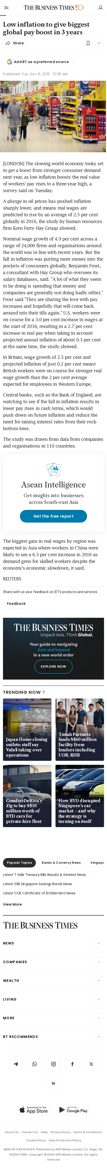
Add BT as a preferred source (41, 61)
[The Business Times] (49, 7)
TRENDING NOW (22, 692)
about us (12, 1132)
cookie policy (36, 1140)
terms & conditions (87, 1132)
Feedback (16, 603)
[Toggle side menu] (6, 7)
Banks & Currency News (61, 862)
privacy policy (60, 1132)
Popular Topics (19, 862)
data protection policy (65, 1140)
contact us (30, 1132)
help (44, 1132)
